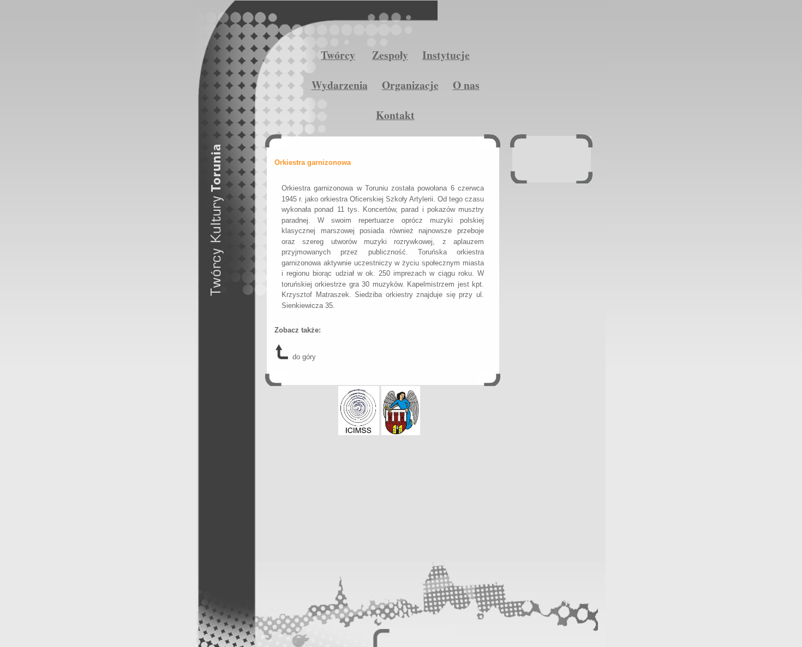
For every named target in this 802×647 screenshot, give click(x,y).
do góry (303, 357)
